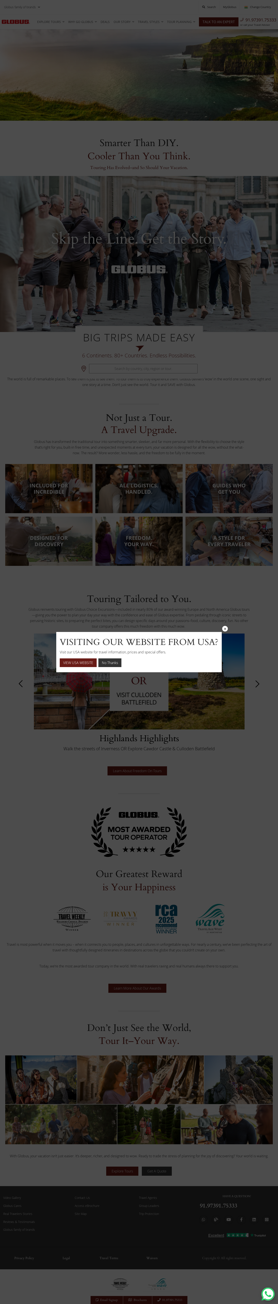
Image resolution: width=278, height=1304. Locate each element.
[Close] (225, 629)
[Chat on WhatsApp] (268, 1294)
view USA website (78, 662)
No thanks (110, 662)
